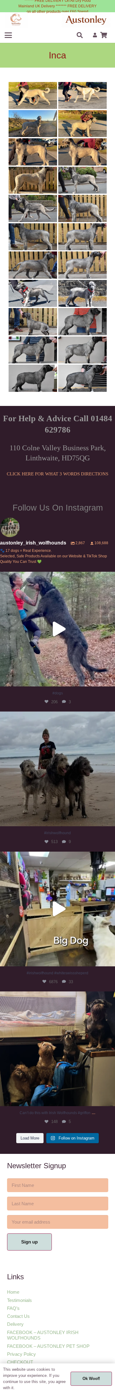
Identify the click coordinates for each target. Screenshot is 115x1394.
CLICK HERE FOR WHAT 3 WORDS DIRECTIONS (57, 473)
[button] (8, 35)
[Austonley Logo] (86, 20)
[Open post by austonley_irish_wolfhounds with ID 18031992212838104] (57, 909)
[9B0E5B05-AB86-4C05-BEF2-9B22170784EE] (16, 20)
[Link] (95, 35)
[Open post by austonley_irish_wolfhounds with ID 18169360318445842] (57, 769)
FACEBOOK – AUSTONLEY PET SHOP (48, 1346)
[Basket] (103, 35)
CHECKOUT (20, 1362)
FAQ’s (13, 1308)
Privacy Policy (21, 1354)
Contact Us (18, 1316)
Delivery (15, 1324)
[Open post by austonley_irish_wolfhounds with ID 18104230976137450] (57, 1048)
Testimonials (19, 1300)
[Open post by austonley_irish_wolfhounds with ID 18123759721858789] (57, 629)
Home (13, 1292)
